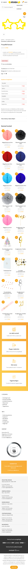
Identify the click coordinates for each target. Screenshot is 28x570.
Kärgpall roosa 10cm (7, 227)
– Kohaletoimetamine (7, 401)
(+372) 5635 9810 (8, 530)
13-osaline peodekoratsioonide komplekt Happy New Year (20, 272)
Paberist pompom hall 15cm (7, 206)
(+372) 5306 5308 (9, 497)
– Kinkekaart (4, 420)
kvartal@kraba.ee (8, 498)
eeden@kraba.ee (8, 509)
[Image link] (14, 449)
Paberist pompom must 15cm (21, 206)
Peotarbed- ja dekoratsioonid (8, 41)
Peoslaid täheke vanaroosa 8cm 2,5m (7, 293)
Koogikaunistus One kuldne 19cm (20, 228)
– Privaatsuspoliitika (6, 399)
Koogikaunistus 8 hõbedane (20, 293)
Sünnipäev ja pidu (10, 39)
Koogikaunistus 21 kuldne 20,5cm (20, 314)
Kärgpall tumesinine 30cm (20, 164)
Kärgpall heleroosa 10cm (7, 142)
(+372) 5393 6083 (8, 508)
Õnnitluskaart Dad (7, 270)
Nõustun (14, 567)
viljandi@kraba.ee (8, 520)
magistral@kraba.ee (9, 487)
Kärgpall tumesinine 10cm (20, 185)
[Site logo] (14, 2)
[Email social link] (6, 74)
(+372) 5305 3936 (8, 519)
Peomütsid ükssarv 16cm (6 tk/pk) (7, 250)
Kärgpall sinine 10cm (7, 185)
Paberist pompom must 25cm (21, 143)
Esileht (2, 39)
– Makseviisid (5, 403)
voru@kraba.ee (8, 532)
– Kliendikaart (5, 418)
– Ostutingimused (6, 398)
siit (21, 112)
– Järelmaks (4, 404)
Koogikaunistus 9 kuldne (20, 249)
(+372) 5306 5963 (8, 486)
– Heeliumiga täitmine (7, 415)
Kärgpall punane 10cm (7, 164)
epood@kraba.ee (15, 470)
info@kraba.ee (8, 437)
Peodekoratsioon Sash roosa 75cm (7, 314)
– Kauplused (4, 417)
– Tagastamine (5, 406)
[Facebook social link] (4, 74)
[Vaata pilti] (4, 34)
